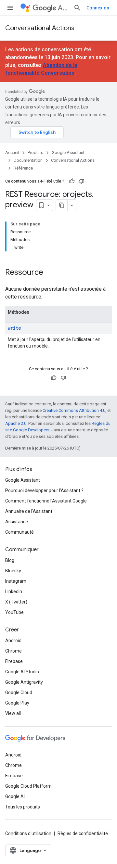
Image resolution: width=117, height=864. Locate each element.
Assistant (63, 8)
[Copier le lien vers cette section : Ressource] (49, 273)
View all (13, 713)
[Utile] (72, 181)
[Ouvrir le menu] (10, 8)
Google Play (17, 702)
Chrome (13, 651)
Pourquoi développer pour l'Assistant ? (44, 490)
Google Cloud (18, 692)
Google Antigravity (24, 682)
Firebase (14, 661)
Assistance (16, 521)
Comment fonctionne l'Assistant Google (46, 500)
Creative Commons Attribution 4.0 (74, 410)
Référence (23, 168)
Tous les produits (22, 806)
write (14, 328)
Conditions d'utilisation (28, 833)
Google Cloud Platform (28, 786)
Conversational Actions (39, 28)
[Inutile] (81, 181)
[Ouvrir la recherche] (77, 8)
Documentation (28, 160)
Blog (9, 560)
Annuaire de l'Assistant (28, 511)
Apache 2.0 (15, 423)
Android (13, 640)
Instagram (15, 581)
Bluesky (13, 570)
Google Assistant (68, 152)
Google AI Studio (22, 671)
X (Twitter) (16, 601)
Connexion (97, 7)
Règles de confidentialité (83, 833)
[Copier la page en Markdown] (62, 205)
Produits (35, 152)
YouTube (14, 612)
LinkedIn (13, 591)
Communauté (19, 532)
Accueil (12, 152)
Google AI (15, 796)
